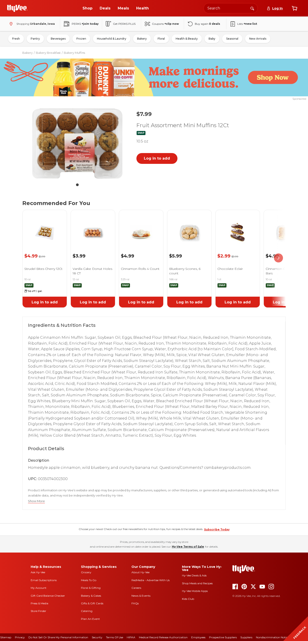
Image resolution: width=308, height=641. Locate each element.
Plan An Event (90, 619)
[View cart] (294, 8)
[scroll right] (278, 258)
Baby (212, 38)
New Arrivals (257, 38)
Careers (136, 587)
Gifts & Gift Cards (92, 603)
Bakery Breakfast (48, 52)
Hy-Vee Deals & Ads (194, 575)
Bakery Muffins (74, 52)
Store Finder (38, 611)
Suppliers (246, 637)
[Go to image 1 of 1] (77, 184)
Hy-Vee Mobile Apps (195, 591)
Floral (161, 38)
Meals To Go (88, 580)
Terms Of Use (114, 637)
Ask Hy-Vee (38, 572)
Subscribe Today (217, 529)
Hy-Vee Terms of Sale (188, 546)
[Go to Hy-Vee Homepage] (17, 8)
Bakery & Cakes (91, 595)
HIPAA (131, 637)
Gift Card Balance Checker (48, 595)
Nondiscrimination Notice (272, 637)
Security (97, 637)
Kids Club (188, 598)
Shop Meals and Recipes (197, 583)
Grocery (86, 572)
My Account (38, 587)
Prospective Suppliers (223, 637)
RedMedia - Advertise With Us (150, 580)
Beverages (58, 38)
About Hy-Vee (140, 572)
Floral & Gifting (91, 587)
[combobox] (231, 8)
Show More (36, 501)
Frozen (81, 38)
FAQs (135, 603)
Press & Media (39, 603)
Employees (198, 637)
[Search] (252, 8)
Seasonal (232, 38)
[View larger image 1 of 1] (77, 143)
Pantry (35, 38)
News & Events (140, 595)
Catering (86, 611)
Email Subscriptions (44, 580)
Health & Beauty (187, 38)
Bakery (142, 38)
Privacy (20, 637)
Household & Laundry (111, 38)
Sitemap (5, 637)
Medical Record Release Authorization (163, 637)
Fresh (16, 38)
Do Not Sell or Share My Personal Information (58, 637)
